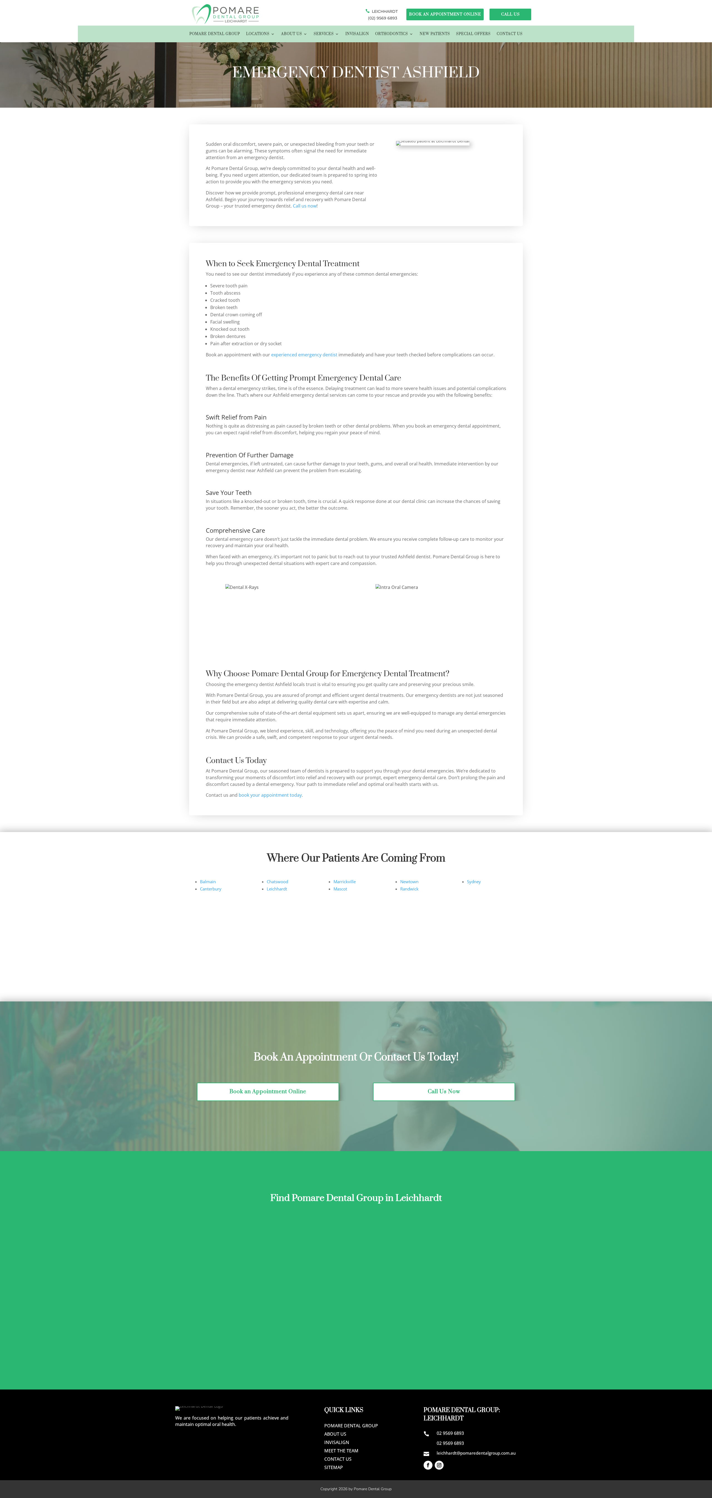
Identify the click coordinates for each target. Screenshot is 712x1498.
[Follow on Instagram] (439, 1465)
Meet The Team (341, 1451)
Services (324, 34)
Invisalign (357, 34)
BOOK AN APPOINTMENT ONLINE (445, 14)
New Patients (435, 34)
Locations (258, 34)
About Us (291, 34)
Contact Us (510, 34)
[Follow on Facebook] (428, 1465)
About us (335, 1434)
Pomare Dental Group (214, 34)
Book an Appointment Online (267, 1091)
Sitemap (333, 1467)
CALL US (510, 14)
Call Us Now (444, 1091)
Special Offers (473, 34)
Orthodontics (391, 34)
